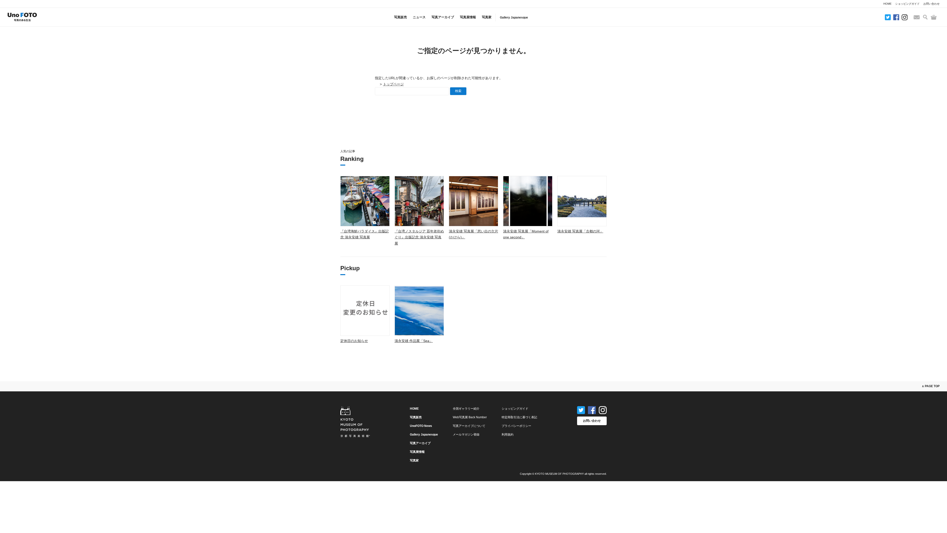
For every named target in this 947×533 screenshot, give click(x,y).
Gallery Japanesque (514, 17)
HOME (887, 3)
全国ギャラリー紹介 (466, 408)
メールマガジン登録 (466, 434)
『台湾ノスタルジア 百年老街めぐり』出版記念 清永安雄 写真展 (419, 237)
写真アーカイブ (443, 17)
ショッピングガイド (907, 3)
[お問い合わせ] (916, 17)
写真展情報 (468, 17)
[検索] (925, 17)
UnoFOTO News (421, 426)
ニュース (419, 17)
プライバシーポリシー (516, 426)
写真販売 (400, 17)
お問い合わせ (931, 3)
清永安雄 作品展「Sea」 (414, 341)
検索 (458, 91)
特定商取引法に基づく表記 (519, 417)
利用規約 (507, 434)
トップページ (393, 84)
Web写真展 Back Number (470, 417)
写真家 (487, 17)
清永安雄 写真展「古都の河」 (580, 231)
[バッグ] (934, 17)
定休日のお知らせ (354, 341)
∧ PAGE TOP (931, 386)
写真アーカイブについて (469, 426)
